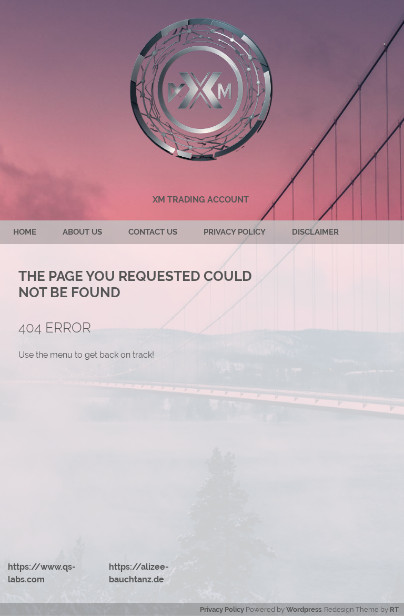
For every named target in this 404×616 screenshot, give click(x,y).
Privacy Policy (235, 232)
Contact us (152, 232)
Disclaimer (315, 232)
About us (82, 232)
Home (24, 232)
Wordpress (303, 609)
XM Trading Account (201, 200)
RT (394, 609)
